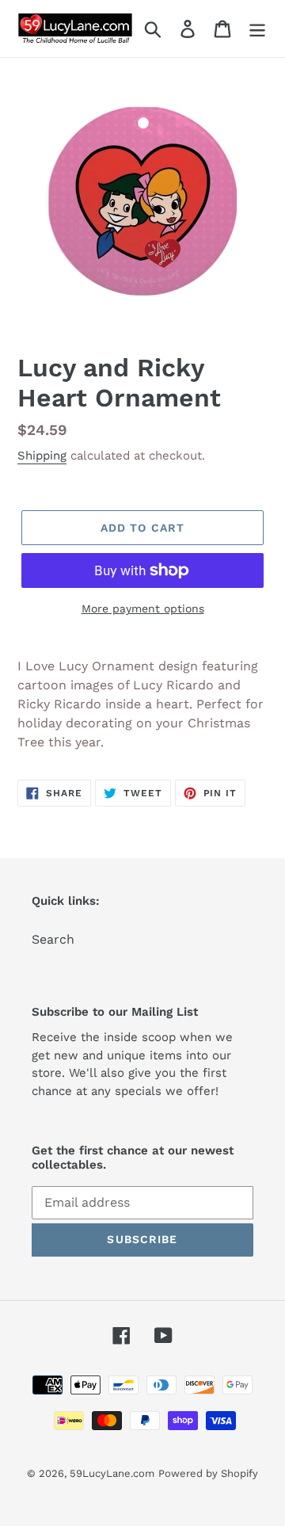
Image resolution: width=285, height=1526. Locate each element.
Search (53, 939)
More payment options (143, 608)
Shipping (41, 455)
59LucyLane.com (112, 1473)
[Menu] (257, 29)
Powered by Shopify (208, 1473)
